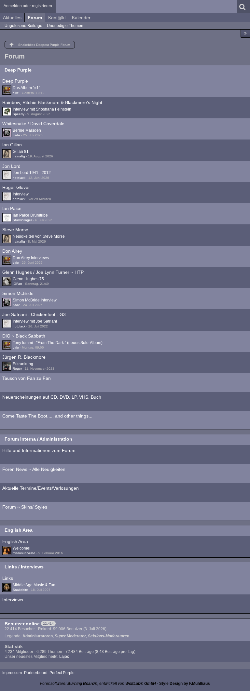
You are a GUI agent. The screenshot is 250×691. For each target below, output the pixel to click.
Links (7, 578)
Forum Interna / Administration (38, 439)
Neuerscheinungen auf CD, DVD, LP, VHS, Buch (51, 397)
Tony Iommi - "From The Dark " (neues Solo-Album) (58, 342)
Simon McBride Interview (35, 300)
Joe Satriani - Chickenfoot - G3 (34, 314)
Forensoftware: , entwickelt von (98, 683)
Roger (17, 368)
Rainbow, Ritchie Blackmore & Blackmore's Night (52, 102)
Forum (35, 17)
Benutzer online (22, 623)
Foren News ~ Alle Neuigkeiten (33, 469)
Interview (21, 194)
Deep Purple (18, 70)
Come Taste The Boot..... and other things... (47, 416)
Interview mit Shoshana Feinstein (42, 109)
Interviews (12, 599)
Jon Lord (11, 166)
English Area (19, 530)
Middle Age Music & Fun (34, 585)
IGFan (17, 284)
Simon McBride (18, 293)
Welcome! (21, 548)
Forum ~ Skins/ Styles (24, 507)
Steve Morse (15, 229)
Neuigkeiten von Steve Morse (39, 236)
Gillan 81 (21, 151)
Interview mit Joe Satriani (35, 321)
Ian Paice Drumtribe (30, 215)
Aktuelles (12, 17)
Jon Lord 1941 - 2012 (32, 172)
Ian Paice (11, 208)
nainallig (19, 156)
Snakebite (20, 589)
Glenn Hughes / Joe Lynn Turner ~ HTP (43, 272)
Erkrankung (23, 364)
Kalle (16, 135)
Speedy (18, 114)
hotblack (19, 177)
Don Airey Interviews (31, 258)
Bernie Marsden (27, 130)
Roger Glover (16, 187)
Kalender (81, 17)
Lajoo (64, 656)
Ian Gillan (12, 144)
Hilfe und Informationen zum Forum (39, 450)
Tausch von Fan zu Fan (26, 378)
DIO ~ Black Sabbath (23, 336)
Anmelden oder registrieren (28, 6)
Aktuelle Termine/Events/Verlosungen (40, 488)
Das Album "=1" (26, 88)
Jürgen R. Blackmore (24, 357)
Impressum (12, 673)
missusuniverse (24, 553)
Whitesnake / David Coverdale (33, 123)
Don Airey (12, 251)
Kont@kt (57, 17)
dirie (16, 93)
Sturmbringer (22, 220)
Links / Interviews (24, 566)
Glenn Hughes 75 (28, 279)
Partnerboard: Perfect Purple (49, 673)
